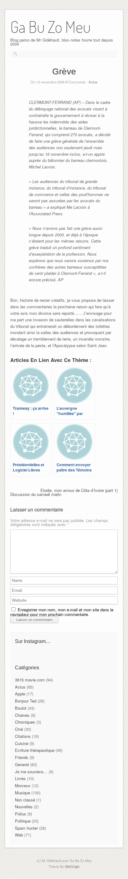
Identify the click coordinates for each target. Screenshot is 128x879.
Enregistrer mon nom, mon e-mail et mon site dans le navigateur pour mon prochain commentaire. (61, 612)
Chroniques (25, 722)
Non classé (25, 800)
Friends (21, 757)
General (22, 764)
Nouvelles (24, 807)
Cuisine (21, 743)
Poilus (20, 814)
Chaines (22, 715)
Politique (22, 821)
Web (19, 835)
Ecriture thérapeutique (34, 750)
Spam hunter (26, 828)
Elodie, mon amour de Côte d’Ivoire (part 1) (79, 490)
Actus (93, 81)
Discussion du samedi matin (35, 494)
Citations (23, 736)
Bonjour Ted (25, 701)
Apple (20, 694)
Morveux (22, 785)
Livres (20, 778)
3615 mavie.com (30, 680)
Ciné (19, 729)
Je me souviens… (31, 771)
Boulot (20, 708)
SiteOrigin (72, 866)
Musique (22, 793)
